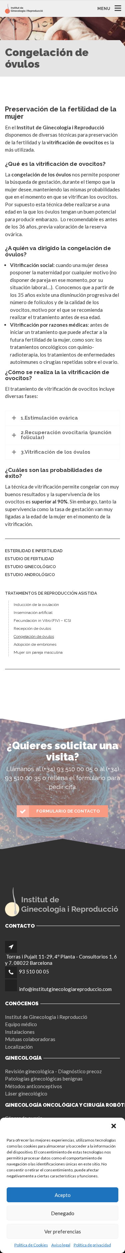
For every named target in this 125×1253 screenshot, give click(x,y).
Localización (19, 1047)
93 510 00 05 (34, 971)
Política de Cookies (31, 1244)
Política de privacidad (92, 1244)
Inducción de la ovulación (36, 604)
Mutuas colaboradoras (30, 1039)
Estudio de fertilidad (29, 559)
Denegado (62, 1213)
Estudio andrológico (30, 574)
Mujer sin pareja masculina (38, 652)
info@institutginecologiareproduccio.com (65, 989)
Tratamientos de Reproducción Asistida (51, 593)
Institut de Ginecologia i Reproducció (46, 1017)
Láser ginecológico (26, 1093)
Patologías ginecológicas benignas (44, 1079)
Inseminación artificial (33, 612)
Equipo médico (21, 1024)
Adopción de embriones (35, 644)
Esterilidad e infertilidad (34, 551)
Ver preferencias (62, 1231)
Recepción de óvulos (32, 628)
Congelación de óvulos (34, 636)
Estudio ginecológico (30, 566)
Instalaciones (20, 1032)
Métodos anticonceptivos (33, 1086)
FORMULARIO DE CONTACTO (68, 811)
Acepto (63, 1195)
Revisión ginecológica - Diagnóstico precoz (53, 1071)
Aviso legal (60, 1244)
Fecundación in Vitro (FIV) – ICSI (42, 620)
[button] (114, 1127)
